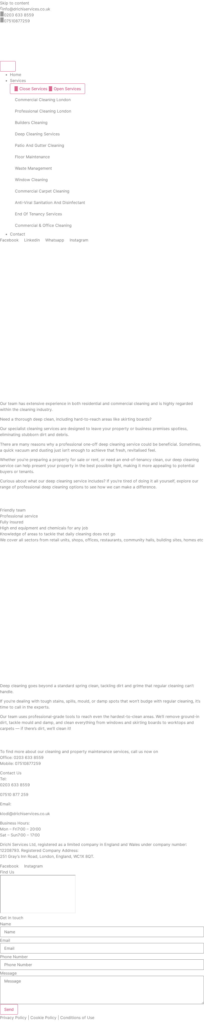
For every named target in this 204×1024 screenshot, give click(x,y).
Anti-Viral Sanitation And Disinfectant (50, 202)
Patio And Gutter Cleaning (39, 145)
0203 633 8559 (19, 14)
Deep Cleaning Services (37, 133)
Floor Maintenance (32, 156)
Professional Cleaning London (43, 111)
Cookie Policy (43, 1017)
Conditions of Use (77, 1017)
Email (5, 940)
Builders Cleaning (31, 122)
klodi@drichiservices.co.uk (25, 813)
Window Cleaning (31, 179)
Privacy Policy (13, 1017)
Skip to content (14, 2)
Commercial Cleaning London (43, 99)
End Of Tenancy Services (38, 213)
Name (5, 924)
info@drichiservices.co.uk (26, 8)
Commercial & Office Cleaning (43, 225)
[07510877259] (2, 19)
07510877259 (17, 20)
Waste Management (33, 168)
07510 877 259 (14, 794)
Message (8, 973)
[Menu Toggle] (8, 66)
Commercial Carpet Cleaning (42, 191)
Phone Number (14, 957)
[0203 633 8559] (2, 13)
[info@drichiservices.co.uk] (1, 7)
